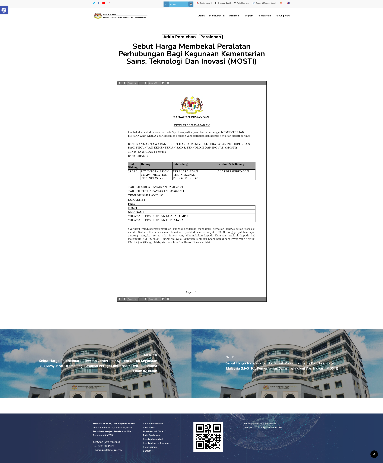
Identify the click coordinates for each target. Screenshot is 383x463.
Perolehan (210, 37)
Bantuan (147, 451)
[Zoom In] (145, 83)
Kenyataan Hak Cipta (153, 431)
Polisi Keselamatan (152, 435)
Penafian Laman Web (153, 439)
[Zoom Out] (140, 83)
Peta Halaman (150, 447)
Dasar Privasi (149, 427)
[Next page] (124, 83)
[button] (4, 10)
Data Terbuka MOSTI (153, 423)
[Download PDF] (163, 83)
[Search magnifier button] (190, 4)
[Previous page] (119, 83)
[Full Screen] (168, 83)
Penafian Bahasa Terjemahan (157, 443)
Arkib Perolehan (179, 37)
